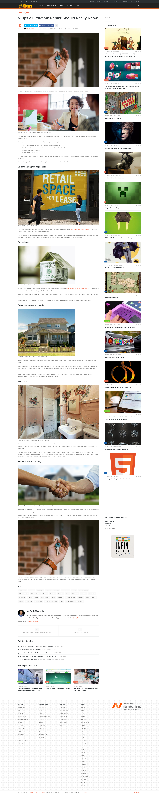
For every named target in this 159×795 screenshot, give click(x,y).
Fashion (83, 728)
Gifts (82, 746)
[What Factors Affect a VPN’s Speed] (58, 676)
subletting (39, 601)
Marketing (21, 734)
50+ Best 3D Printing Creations (114, 178)
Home (82, 755)
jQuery (41, 728)
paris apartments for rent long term (76, 288)
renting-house (91, 597)
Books (83, 710)
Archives (99, 1)
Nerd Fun (84, 771)
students (29, 601)
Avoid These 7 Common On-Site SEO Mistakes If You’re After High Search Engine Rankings (122, 418)
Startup (20, 743)
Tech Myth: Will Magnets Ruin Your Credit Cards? (120, 327)
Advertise (124, 1)
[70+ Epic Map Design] (123, 282)
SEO (19, 737)
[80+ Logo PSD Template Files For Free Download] (123, 464)
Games (83, 737)
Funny (83, 734)
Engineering (85, 722)
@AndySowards (77, 618)
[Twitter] (22, 1)
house (45, 594)
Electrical (84, 719)
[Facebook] (19, 1)
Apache (41, 707)
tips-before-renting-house (75, 601)
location (92, 594)
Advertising (22, 707)
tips (62, 601)
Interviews (63, 716)
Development (51, 6)
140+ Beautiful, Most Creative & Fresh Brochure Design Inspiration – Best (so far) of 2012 (122, 87)
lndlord (84, 594)
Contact (137, 1)
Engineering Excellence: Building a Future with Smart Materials (38, 656)
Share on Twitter (32, 25)
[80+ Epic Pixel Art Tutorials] (123, 103)
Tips (78, 6)
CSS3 (40, 719)
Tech (61, 6)
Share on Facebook (47, 25)
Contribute (115, 1)
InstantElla (108, 526)
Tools (83, 783)
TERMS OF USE (85, 792)
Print (61, 725)
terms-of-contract (51, 601)
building (32, 590)
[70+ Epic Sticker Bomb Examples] (123, 342)
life (67, 594)
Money (83, 762)
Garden (83, 740)
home (74, 590)
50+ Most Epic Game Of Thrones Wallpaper (118, 148)
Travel (83, 786)
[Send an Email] (27, 1)
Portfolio (107, 1)
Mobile (41, 731)
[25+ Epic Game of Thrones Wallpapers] (123, 434)
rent (53, 597)
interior (53, 594)
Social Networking (24, 740)
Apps (40, 710)
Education (84, 716)
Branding (21, 713)
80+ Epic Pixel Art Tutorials (113, 118)
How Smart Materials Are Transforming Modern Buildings (36, 646)
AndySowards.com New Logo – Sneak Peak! (118, 387)
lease (61, 594)
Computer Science (45, 716)
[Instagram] (34, 1)
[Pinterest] (32, 1)
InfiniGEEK (108, 523)
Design (41, 6)
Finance (20, 725)
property (22, 597)
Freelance (21, 728)
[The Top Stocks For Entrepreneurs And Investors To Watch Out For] (30, 676)
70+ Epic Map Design (111, 297)
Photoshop (64, 722)
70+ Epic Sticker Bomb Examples (115, 357)
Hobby (83, 753)
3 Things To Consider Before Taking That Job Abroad (86, 689)
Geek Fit (83, 743)
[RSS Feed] (29, 1)
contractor (65, 590)
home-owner (35, 594)
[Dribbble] (37, 1)
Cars (82, 713)
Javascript (42, 725)
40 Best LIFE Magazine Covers (114, 267)
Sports (83, 780)
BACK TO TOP (137, 792)
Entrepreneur (23, 719)
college (40, 590)
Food (82, 731)
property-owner (33, 597)
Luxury (83, 759)
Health (83, 750)
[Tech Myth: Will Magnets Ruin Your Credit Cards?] (123, 312)
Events (20, 722)
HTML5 (41, 722)
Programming (43, 734)
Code (40, 713)
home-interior (24, 594)
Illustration (64, 710)
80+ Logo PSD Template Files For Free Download (120, 479)
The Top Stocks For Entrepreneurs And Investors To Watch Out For (30, 689)
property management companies (80, 229)
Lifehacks (21, 13)
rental (61, 597)
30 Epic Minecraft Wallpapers (114, 208)
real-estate (45, 597)
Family (83, 725)
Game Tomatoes (109, 521)
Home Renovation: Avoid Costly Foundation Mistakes (35, 652)
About (92, 1)
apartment (23, 590)
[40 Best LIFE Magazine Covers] (123, 252)
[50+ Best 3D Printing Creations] (123, 163)
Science (83, 774)
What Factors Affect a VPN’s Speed (58, 688)
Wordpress (43, 737)
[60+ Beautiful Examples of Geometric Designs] (123, 223)
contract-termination (52, 590)
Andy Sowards (30, 28)
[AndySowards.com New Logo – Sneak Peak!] (123, 372)
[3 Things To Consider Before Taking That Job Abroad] (86, 676)
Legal (20, 731)
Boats (83, 707)
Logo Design (64, 719)
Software (84, 777)
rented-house (71, 597)
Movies (83, 765)
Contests (63, 707)
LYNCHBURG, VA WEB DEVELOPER (37, 792)
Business (70, 6)
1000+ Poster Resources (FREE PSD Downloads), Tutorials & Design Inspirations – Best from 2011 (120, 55)
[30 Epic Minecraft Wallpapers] (123, 193)
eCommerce (22, 716)
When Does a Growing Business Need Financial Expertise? (37, 659)
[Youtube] (24, 1)
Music (83, 768)
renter (81, 597)
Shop (131, 1)
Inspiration (64, 713)
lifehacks (75, 594)
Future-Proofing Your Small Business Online (33, 649)
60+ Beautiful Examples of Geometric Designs (119, 238)
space (21, 601)
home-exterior (84, 590)
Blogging (21, 710)
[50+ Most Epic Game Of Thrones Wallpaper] (123, 133)
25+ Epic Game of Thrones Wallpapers (116, 449)
